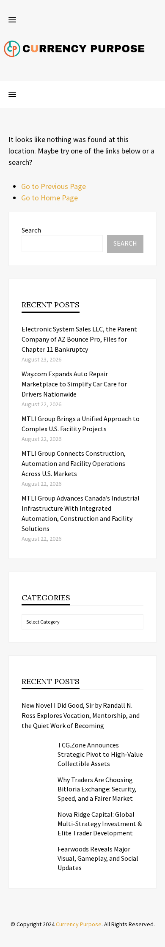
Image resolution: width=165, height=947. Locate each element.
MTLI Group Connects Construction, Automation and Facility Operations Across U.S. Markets (74, 463)
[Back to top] (156, 938)
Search (31, 230)
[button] (12, 20)
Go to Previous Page (53, 186)
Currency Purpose (79, 924)
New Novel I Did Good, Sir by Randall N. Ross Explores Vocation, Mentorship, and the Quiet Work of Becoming (81, 715)
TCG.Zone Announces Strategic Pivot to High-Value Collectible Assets (100, 754)
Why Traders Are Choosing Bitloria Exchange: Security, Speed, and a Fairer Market (97, 788)
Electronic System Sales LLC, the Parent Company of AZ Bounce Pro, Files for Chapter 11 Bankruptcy (79, 339)
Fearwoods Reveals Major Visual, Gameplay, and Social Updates (98, 858)
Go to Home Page (49, 198)
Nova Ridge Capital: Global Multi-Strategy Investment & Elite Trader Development (100, 823)
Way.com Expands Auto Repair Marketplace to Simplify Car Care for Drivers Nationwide (74, 383)
